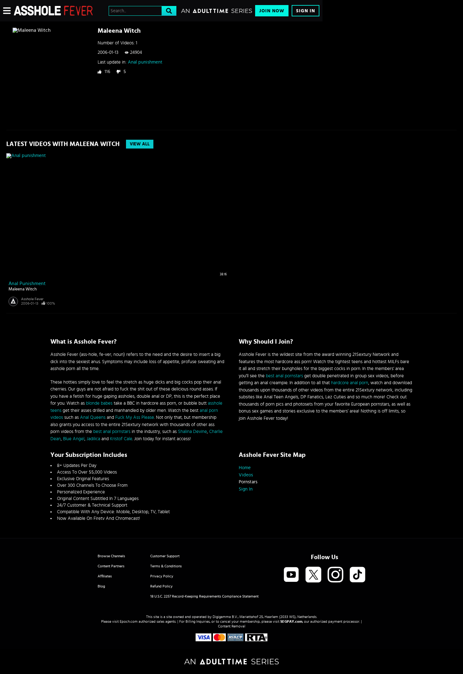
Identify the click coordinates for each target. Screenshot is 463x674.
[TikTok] (357, 575)
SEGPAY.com (291, 621)
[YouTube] (291, 575)
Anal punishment (145, 62)
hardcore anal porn (349, 382)
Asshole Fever (32, 299)
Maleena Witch (23, 289)
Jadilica (93, 438)
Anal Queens (93, 417)
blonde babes (99, 403)
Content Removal (231, 626)
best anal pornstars (111, 431)
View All (140, 144)
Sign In (305, 10)
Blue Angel (73, 438)
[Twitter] (313, 575)
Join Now (271, 10)
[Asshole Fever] (53, 10)
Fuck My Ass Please (134, 417)
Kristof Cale (121, 438)
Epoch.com (129, 621)
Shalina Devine (192, 431)
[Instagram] (335, 575)
